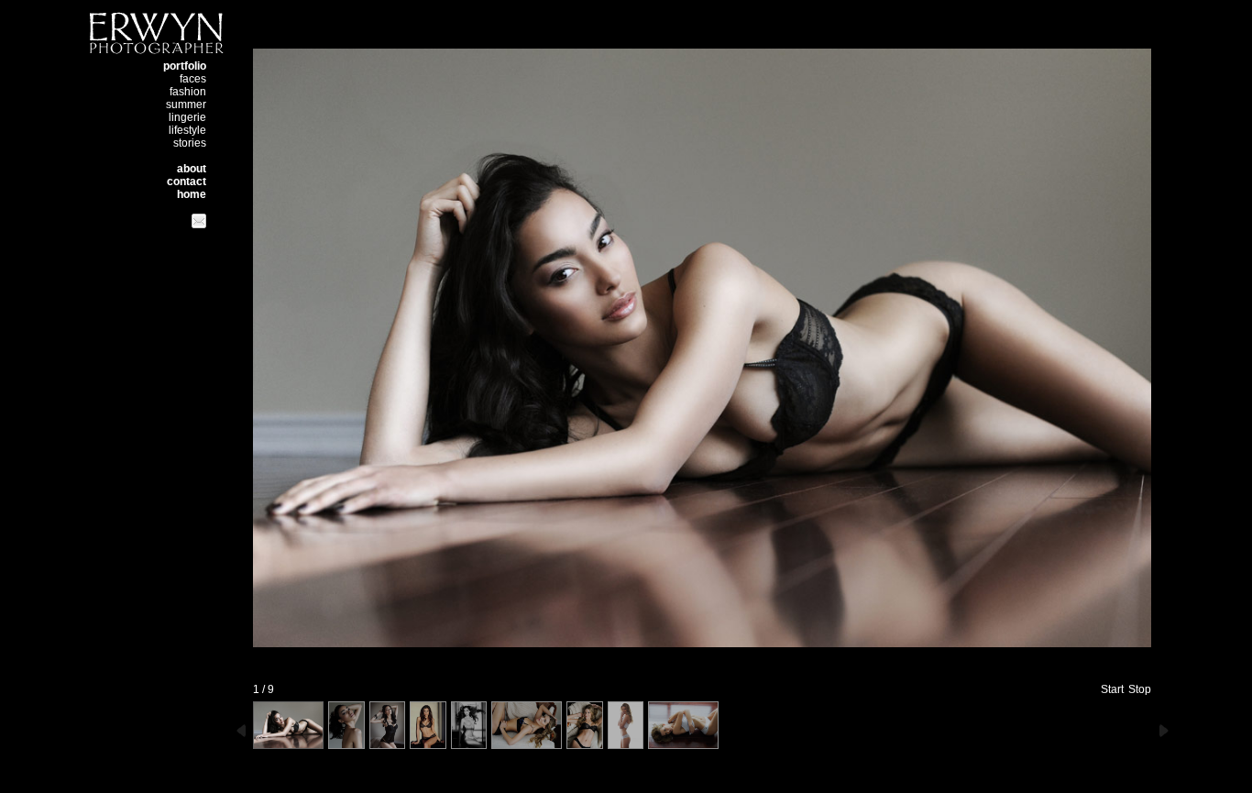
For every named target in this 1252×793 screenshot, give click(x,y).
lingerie (187, 117)
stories (189, 143)
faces (193, 78)
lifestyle (187, 130)
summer (186, 104)
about (191, 168)
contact (186, 181)
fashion (188, 91)
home (191, 194)
